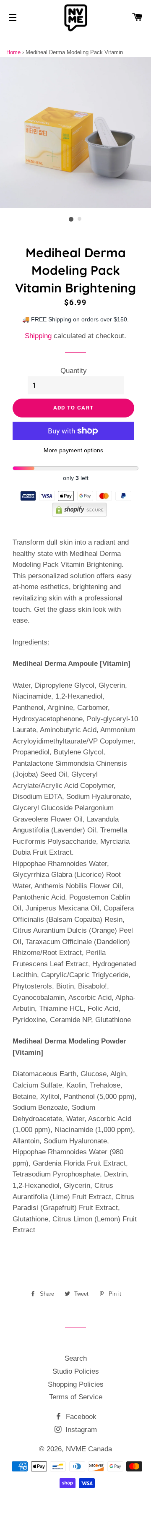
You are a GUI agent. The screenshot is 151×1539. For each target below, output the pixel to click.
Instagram (80, 1430)
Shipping (38, 336)
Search (76, 1358)
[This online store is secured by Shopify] (75, 515)
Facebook (80, 1417)
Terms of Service (75, 1397)
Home (13, 52)
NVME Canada (89, 1449)
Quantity (73, 371)
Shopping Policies (76, 1384)
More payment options (73, 450)
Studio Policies (75, 1371)
